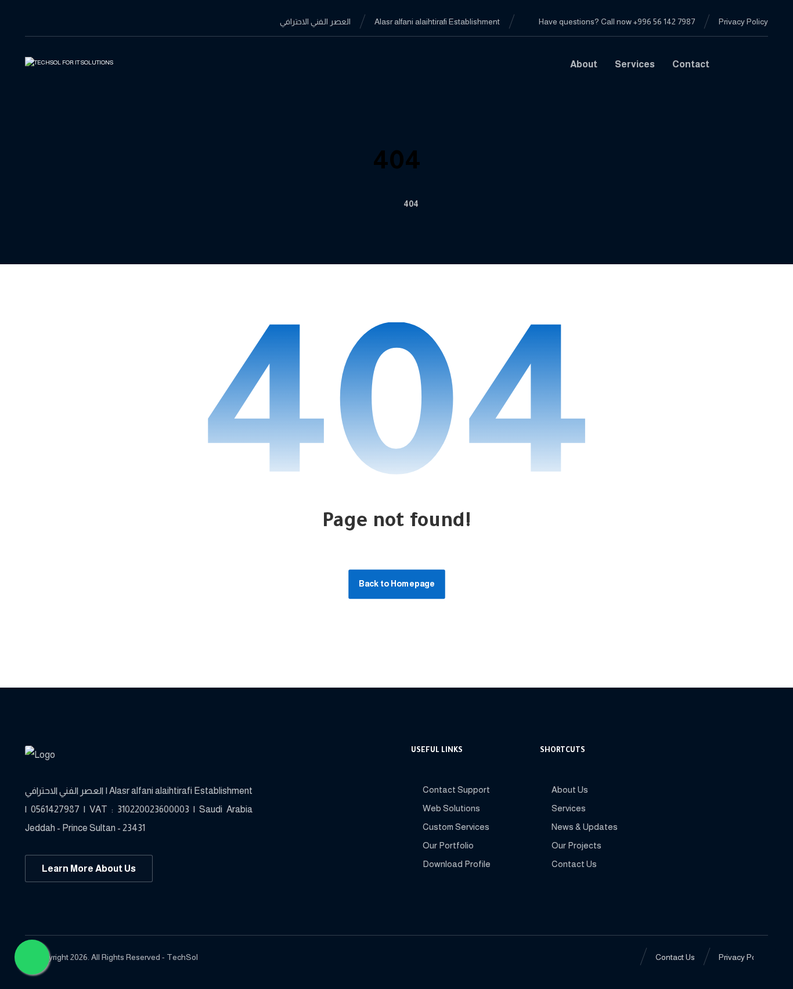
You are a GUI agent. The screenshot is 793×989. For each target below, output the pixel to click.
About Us (570, 789)
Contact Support (456, 789)
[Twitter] (71, 21)
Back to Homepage (397, 584)
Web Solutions (451, 808)
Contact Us (574, 864)
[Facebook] (34, 21)
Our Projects (576, 845)
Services (569, 808)
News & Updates (585, 827)
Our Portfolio (448, 845)
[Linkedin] (53, 21)
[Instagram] (90, 21)
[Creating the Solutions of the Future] (84, 69)
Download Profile (457, 864)
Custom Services (456, 827)
